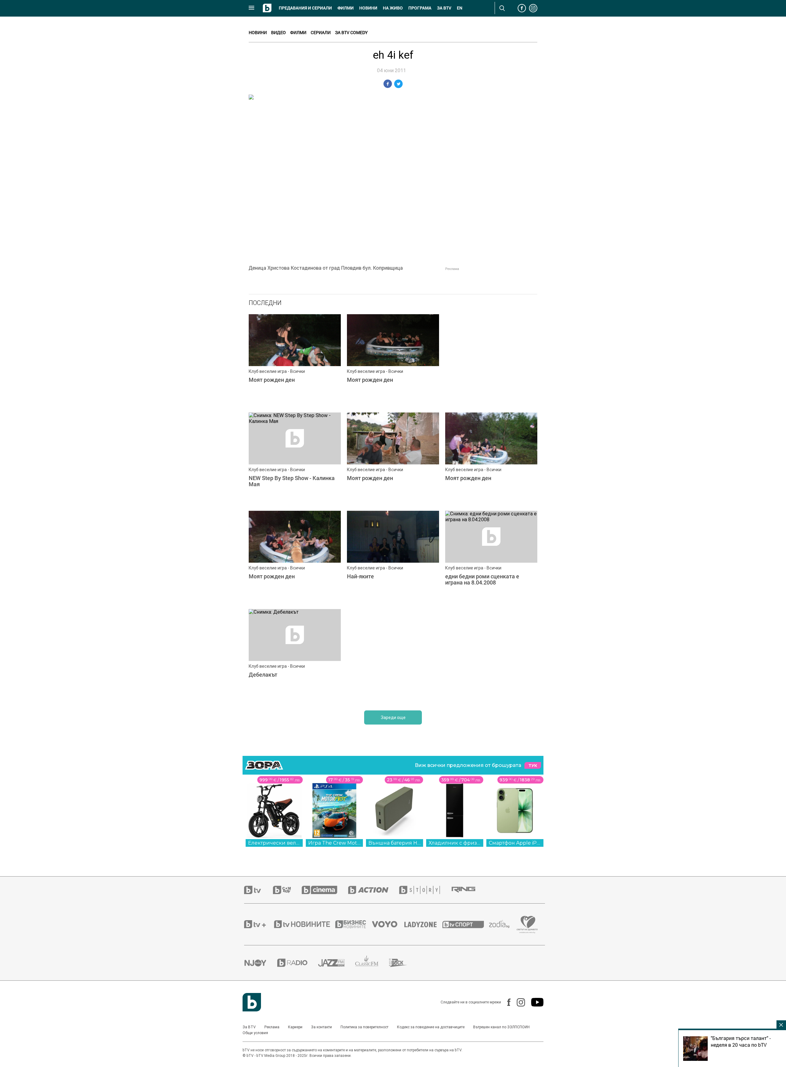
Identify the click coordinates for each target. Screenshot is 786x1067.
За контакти (321, 1027)
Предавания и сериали (305, 8)
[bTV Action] (373, 890)
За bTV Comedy (351, 32)
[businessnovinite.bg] (353, 924)
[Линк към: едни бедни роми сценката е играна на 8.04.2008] (491, 557)
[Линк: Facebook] (506, 1002)
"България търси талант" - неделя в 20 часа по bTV (741, 1041)
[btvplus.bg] (258, 924)
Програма (419, 8)
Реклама (271, 1027)
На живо (393, 8)
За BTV (249, 1027)
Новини (368, 8)
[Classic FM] (372, 963)
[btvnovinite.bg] (304, 924)
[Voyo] (388, 924)
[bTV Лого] (252, 1002)
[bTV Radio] (297, 963)
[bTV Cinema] (325, 890)
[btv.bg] (258, 890)
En (459, 8)
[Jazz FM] (336, 963)
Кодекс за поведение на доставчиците (431, 1027)
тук (532, 765)
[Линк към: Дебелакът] (295, 655)
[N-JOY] (260, 963)
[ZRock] (403, 963)
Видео (278, 32)
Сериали (321, 32)
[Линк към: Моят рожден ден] (295, 360)
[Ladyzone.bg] (423, 924)
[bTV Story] (425, 890)
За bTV (444, 8)
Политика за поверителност (364, 1027)
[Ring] (469, 890)
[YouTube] (534, 1002)
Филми (345, 8)
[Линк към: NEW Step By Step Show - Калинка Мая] (295, 458)
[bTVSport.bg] (465, 924)
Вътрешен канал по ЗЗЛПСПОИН (501, 1027)
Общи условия (255, 1033)
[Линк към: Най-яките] (393, 557)
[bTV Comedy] (287, 890)
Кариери (295, 1027)
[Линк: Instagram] (518, 1002)
